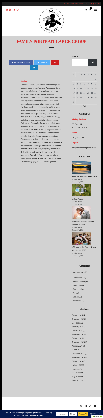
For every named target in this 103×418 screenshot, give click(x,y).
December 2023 (78, 353)
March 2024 (76, 350)
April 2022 (76, 380)
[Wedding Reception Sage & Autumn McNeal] (81, 213)
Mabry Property (78, 199)
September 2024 (78, 342)
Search (75, 56)
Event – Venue (79, 281)
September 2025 (78, 319)
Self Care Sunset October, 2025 (84, 176)
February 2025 (77, 327)
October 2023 (77, 361)
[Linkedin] (14, 10)
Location (76, 289)
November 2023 (78, 357)
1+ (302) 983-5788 (94, 4)
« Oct (83, 106)
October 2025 (77, 315)
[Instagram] (17, 10)
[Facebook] (7, 10)
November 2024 (78, 334)
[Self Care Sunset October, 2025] (81, 168)
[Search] (92, 62)
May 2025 (76, 323)
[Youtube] (10, 10)
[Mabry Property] (81, 190)
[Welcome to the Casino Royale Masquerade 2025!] (81, 239)
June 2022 (76, 373)
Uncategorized (77, 272)
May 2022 (76, 376)
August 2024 (77, 346)
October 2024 (77, 338)
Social (75, 297)
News (75, 293)
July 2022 (76, 369)
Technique (77, 301)
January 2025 (77, 331)
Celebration (77, 278)
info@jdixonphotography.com (84, 148)
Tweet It (43, 62)
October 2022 (77, 365)
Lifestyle (76, 285)
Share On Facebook (22, 62)
